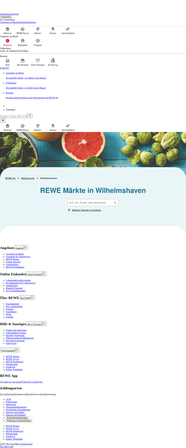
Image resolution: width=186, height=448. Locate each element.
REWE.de (10, 178)
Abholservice (12, 285)
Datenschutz (11, 402)
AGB (8, 399)
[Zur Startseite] (10, 4)
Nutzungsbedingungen (16, 407)
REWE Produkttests (15, 267)
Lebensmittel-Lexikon (16, 333)
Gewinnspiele (12, 264)
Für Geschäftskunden (15, 291)
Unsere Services (13, 262)
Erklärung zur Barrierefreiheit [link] (19, 421)
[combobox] (13, 116)
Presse (9, 314)
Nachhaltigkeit (12, 304)
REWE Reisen (12, 356)
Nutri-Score (11, 343)
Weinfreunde (12, 364)
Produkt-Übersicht (14, 288)
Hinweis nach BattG (15, 412)
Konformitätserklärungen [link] (17, 418)
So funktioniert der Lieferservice (20, 283)
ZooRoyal (10, 367)
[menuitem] (7, 30)
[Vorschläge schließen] (3, 120)
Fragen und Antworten (16, 330)
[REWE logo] (4, 68)
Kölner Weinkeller (14, 369)
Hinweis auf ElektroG (16, 415)
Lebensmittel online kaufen (18, 280)
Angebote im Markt (15, 254)
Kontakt (9, 317)
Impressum (11, 404)
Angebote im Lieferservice (18, 256)
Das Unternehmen (14, 306)
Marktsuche (27, 178)
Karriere (9, 309)
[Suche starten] (30, 115)
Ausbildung (11, 311)
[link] (96, 75)
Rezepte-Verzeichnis (15, 335)
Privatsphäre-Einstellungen (18, 409)
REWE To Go (12, 359)
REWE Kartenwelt (14, 361)
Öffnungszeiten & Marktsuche (20, 338)
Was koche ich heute (15, 340)
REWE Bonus (12, 259)
